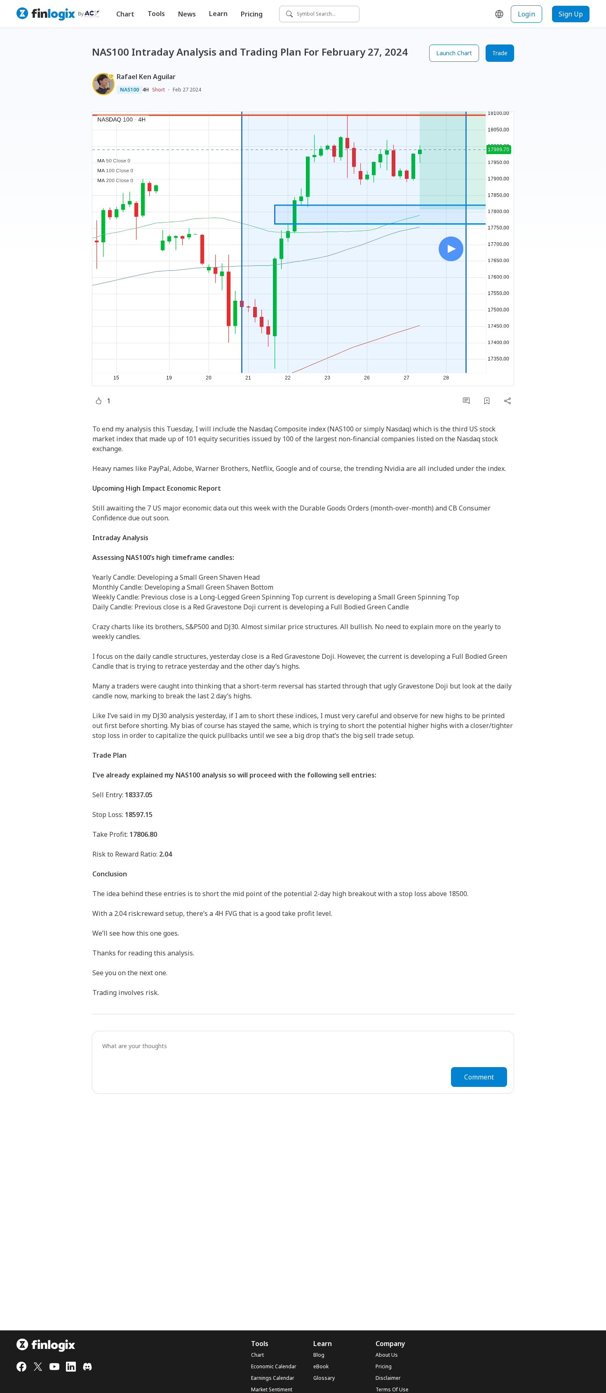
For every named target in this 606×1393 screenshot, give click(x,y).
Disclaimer (388, 1378)
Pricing (252, 14)
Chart (125, 14)
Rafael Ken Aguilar (146, 76)
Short (158, 89)
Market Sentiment (271, 1389)
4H (145, 90)
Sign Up (571, 14)
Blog (318, 1355)
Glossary (324, 1378)
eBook (321, 1366)
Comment (479, 1077)
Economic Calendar (273, 1366)
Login (526, 14)
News (187, 14)
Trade (499, 53)
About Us (387, 1355)
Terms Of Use (392, 1389)
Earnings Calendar (272, 1378)
